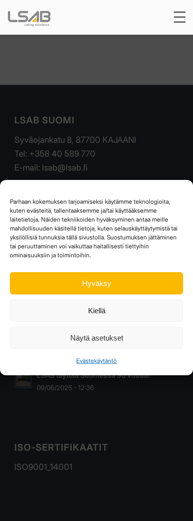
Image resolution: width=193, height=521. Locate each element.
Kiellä (96, 310)
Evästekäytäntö (96, 360)
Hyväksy (96, 283)
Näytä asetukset (96, 338)
